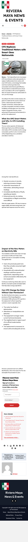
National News (11, 43)
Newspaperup (22, 507)
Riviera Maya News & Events (14, 15)
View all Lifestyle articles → (11, 437)
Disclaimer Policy (10, 518)
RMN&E (15, 474)
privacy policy (15, 389)
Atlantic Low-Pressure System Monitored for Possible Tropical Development (12, 433)
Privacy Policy (18, 515)
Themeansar (14, 509)
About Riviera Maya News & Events (16, 512)
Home (3, 34)
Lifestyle (8, 34)
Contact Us (19, 518)
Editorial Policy (10, 515)
